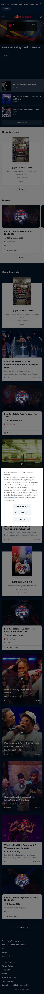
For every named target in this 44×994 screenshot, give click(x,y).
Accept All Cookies (22, 513)
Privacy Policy (9, 497)
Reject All (22, 519)
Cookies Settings (22, 506)
